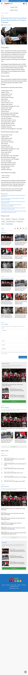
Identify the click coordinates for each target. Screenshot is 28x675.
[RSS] (20, 581)
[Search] (26, 4)
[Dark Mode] (24, 4)
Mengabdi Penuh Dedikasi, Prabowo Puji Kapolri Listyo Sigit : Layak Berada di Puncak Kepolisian (13, 208)
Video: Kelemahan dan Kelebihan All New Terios (13, 472)
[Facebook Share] (15, 228)
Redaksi (19, 584)
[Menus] (2, 3)
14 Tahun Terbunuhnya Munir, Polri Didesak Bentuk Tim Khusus (15, 464)
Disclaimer (24, 584)
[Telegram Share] (23, 228)
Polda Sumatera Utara (11, 221)
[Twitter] (10, 581)
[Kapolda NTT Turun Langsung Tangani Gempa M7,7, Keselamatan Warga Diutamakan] (21, 251)
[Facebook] (8, 581)
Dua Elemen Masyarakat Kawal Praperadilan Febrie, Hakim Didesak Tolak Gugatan (12, 199)
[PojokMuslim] (8, 3)
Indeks (3, 584)
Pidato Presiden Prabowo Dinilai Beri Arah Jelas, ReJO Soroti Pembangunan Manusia (13, 202)
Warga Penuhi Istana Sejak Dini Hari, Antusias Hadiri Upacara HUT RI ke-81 (13, 196)
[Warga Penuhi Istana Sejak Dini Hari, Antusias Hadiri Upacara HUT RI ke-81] (7, 237)
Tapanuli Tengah (9, 223)
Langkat (3, 221)
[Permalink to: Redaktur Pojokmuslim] (2, 25)
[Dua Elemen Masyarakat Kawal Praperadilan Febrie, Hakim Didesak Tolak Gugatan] (21, 237)
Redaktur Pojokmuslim (7, 24)
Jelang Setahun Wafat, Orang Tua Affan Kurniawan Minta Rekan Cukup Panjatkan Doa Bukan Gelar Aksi (13, 212)
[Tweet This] (18, 228)
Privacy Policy (13, 584)
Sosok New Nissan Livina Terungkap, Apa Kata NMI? (14, 481)
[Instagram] (15, 581)
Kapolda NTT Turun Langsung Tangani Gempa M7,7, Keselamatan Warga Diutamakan (11, 205)
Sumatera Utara (20, 221)
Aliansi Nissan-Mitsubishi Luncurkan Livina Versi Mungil (15, 477)
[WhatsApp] (18, 581)
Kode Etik (8, 584)
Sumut (3, 223)
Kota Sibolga (21, 219)
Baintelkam (8, 219)
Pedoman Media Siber (14, 586)
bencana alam (14, 219)
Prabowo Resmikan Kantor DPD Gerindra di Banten (14, 468)
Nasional (2, 15)
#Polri (3, 219)
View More (13, 401)
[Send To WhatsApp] (26, 228)
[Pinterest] (13, 581)
